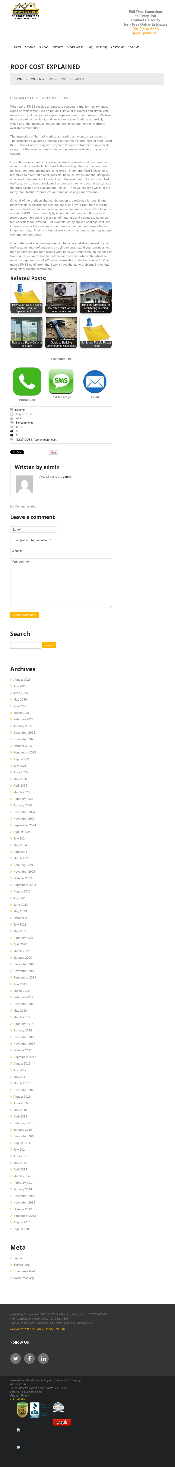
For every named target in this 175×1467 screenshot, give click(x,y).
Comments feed (24, 1271)
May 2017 (20, 1076)
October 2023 (22, 878)
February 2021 (23, 937)
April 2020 (20, 944)
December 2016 (24, 1090)
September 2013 (24, 1215)
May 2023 (20, 911)
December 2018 (24, 1004)
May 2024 (20, 845)
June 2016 (20, 1103)
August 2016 (22, 1096)
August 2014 (22, 1143)
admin (19, 418)
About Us (133, 47)
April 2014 (20, 1169)
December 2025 (24, 732)
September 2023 (24, 884)
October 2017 (22, 1050)
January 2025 (22, 805)
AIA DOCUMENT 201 (51, 1329)
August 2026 (22, 679)
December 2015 (24, 1136)
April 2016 (20, 1116)
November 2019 (24, 971)
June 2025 (20, 772)
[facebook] (29, 1358)
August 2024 (22, 832)
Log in (17, 1258)
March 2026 (21, 712)
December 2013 (24, 1196)
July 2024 (19, 838)
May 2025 (20, 779)
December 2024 (24, 812)
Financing (101, 47)
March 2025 (21, 792)
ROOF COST (24, 439)
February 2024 (23, 865)
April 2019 (20, 984)
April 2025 (20, 785)
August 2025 (22, 759)
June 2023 (20, 904)
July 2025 (19, 765)
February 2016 (23, 1123)
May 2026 (20, 699)
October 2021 (22, 918)
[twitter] (15, 1358)
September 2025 (24, 752)
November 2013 (24, 1202)
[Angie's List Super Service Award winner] (22, 1410)
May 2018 (20, 1010)
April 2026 (20, 706)
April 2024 (20, 851)
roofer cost (50, 439)
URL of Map (18, 1399)
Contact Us (117, 47)
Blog (89, 47)
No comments (25, 422)
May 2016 (20, 1110)
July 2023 (19, 898)
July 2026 (19, 686)
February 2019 (23, 997)
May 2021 (20, 931)
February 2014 (23, 1182)
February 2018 (23, 1023)
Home (18, 47)
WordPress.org (23, 1278)
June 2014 (20, 1156)
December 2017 (24, 1037)
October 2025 (22, 745)
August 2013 (22, 1222)
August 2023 (22, 891)
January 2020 (22, 957)
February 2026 (23, 719)
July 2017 (19, 1070)
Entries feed (21, 1264)
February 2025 (23, 798)
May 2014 (20, 1162)
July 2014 (19, 1149)
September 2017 (24, 1057)
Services (30, 47)
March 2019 (21, 990)
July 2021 (19, 924)
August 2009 (22, 1229)
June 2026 (20, 693)
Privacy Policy (19, 1395)
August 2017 (22, 1063)
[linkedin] (43, 1358)
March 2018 (21, 1017)
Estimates (57, 47)
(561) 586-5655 (146, 29)
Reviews (43, 47)
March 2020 (21, 951)
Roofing (37, 79)
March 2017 (21, 1083)
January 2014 (22, 1189)
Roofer (38, 439)
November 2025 (24, 739)
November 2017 (24, 1043)
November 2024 (24, 818)
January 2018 (22, 1030)
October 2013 (22, 1209)
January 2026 (22, 726)
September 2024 (24, 825)
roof (81, 106)
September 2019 (24, 977)
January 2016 (22, 1129)
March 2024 (21, 858)
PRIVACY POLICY (22, 1329)
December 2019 (24, 964)
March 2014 (21, 1176)
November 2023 (24, 871)
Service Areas (75, 47)
